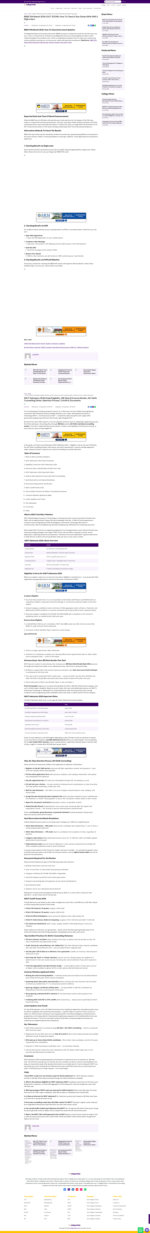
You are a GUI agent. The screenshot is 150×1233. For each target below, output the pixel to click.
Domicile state (80, 33)
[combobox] (76, 43)
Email (77, 25)
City (29, 40)
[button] (147, 1230)
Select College (80, 40)
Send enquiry (118, 47)
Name (30, 25)
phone (30, 33)
